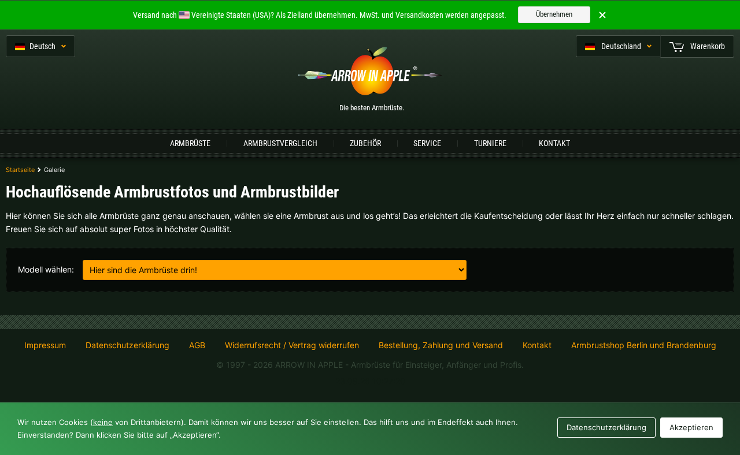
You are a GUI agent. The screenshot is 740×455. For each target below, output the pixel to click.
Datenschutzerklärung (127, 345)
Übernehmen (554, 14)
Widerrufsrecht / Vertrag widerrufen (292, 345)
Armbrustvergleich (280, 143)
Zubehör (365, 143)
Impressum (45, 345)
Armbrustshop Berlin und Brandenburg (643, 345)
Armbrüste (190, 143)
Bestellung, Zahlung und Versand (441, 345)
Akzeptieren (691, 427)
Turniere (490, 143)
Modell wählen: (46, 270)
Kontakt (554, 143)
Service (427, 143)
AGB (197, 345)
